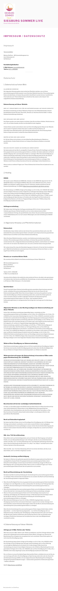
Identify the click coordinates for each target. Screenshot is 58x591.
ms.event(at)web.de (18, 67)
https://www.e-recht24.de (15, 565)
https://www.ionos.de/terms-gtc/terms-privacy (36, 186)
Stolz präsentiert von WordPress (11, 587)
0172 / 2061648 (13, 69)
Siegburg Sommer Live (23, 20)
